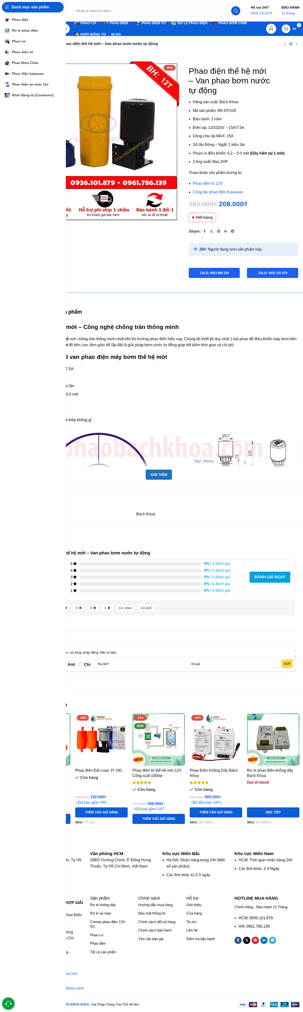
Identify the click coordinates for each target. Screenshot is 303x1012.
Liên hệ (192, 930)
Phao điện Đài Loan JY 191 (98, 770)
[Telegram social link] (232, 231)
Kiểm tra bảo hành (200, 939)
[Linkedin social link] (226, 231)
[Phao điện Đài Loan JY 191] (101, 739)
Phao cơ (96, 935)
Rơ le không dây (103, 905)
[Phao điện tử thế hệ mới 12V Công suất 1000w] (158, 739)
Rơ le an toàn (100, 913)
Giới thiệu (193, 905)
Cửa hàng (194, 913)
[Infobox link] (109, 853)
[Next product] (296, 44)
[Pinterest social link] (219, 231)
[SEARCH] (235, 10)
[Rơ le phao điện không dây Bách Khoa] (273, 739)
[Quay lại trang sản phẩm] (291, 44)
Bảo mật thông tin (152, 913)
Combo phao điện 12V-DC (108, 924)
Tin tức (191, 922)
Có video (125, 608)
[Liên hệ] (8, 1003)
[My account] (271, 29)
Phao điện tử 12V (208, 183)
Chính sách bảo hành (155, 930)
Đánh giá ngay (270, 577)
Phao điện (98, 943)
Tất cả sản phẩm (103, 952)
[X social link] (211, 231)
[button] (101, 812)
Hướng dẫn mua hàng (155, 905)
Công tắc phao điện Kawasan (218, 192)
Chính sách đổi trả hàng (156, 922)
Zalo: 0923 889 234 (214, 273)
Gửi (287, 664)
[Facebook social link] (204, 231)
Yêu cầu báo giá (150, 939)
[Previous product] (285, 44)
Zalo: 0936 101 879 (272, 273)
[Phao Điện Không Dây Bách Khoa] (216, 739)
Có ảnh (146, 608)
